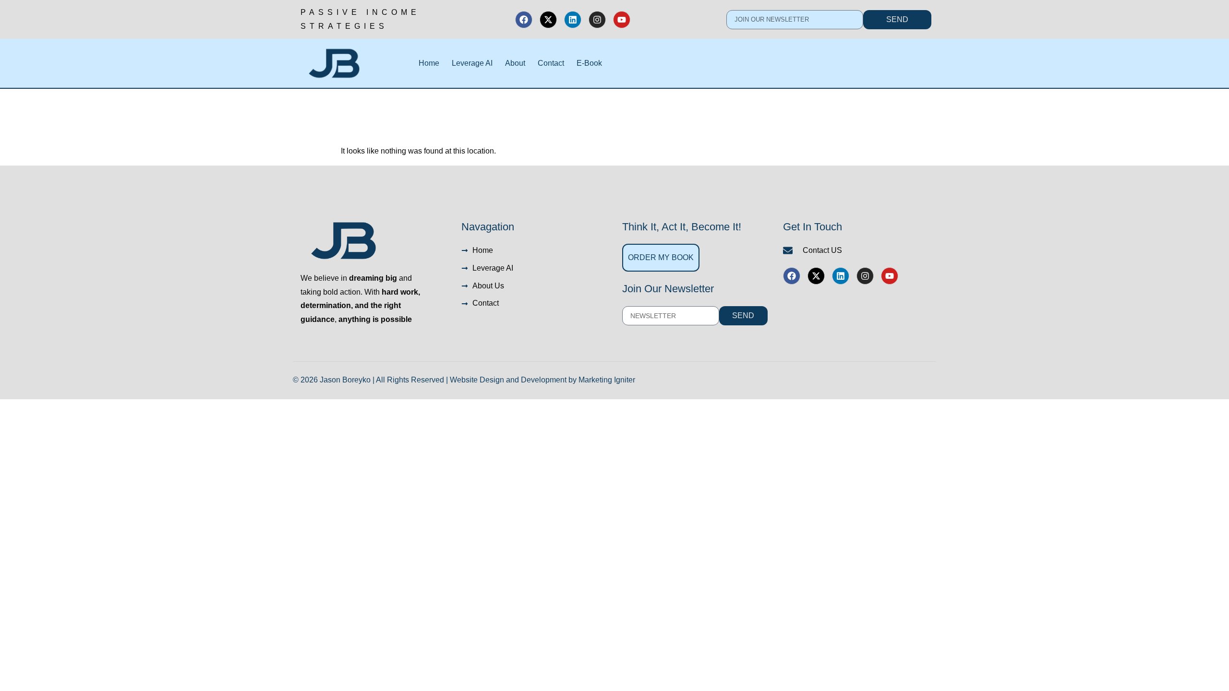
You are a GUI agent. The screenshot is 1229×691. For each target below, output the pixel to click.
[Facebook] (523, 19)
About (515, 63)
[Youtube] (621, 19)
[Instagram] (597, 19)
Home (429, 63)
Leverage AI (472, 63)
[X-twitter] (548, 19)
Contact (551, 63)
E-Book (589, 63)
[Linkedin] (572, 19)
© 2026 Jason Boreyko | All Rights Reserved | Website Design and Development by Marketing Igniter (464, 380)
